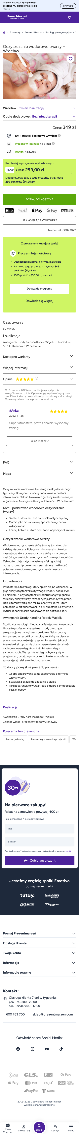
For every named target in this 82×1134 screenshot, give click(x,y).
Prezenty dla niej (15, 739)
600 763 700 (15, 1014)
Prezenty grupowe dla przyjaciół (48, 739)
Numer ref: (55, 230)
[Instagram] (32, 1049)
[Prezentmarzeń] (17, 17)
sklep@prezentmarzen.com (53, 1014)
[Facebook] (18, 1049)
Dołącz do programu (39, 288)
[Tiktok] (61, 1049)
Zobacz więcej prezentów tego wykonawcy (30, 722)
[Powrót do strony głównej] (4, 32)
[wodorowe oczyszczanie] (39, 76)
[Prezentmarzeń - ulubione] (69, 17)
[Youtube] (46, 1049)
